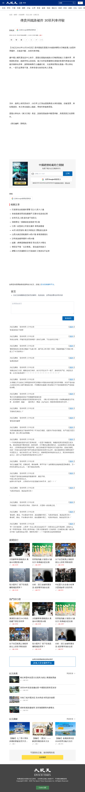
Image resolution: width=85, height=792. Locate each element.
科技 (65, 8)
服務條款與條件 (59, 183)
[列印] (31, 40)
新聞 (15, 15)
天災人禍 (29, 15)
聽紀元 (54, 8)
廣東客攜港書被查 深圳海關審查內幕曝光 (37, 708)
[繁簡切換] (41, 40)
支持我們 (42, 757)
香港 (38, 8)
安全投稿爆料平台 (47, 284)
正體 (20, 3)
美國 (18, 8)
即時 (8, 8)
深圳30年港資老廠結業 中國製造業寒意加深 (38, 688)
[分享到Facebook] (11, 40)
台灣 (33, 8)
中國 (13, 8)
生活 (80, 8)
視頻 (48, 8)
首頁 (3, 8)
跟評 (72, 327)
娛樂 (70, 8)
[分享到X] (21, 40)
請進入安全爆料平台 (42, 663)
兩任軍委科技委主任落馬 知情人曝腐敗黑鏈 (38, 678)
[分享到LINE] (16, 40)
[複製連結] (26, 40)
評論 (28, 8)
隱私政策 (67, 183)
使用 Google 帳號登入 (53, 179)
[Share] (10, 565)
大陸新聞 (21, 15)
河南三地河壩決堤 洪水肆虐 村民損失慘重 (37, 698)
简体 (24, 3)
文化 (75, 8)
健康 (43, 8)
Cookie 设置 (42, 787)
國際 (23, 8)
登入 (80, 3)
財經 (60, 8)
